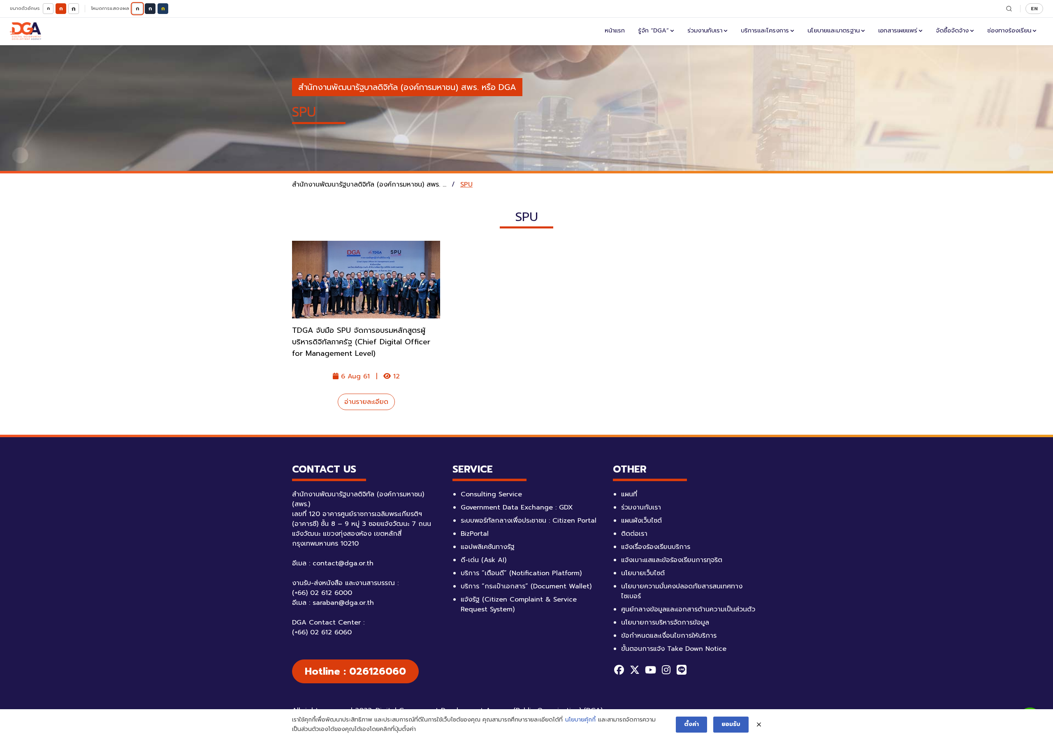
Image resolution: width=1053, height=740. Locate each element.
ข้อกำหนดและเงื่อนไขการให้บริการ (669, 636)
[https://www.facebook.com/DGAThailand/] (619, 670)
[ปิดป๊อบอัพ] (759, 724)
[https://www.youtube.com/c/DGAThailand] (650, 670)
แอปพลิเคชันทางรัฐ (488, 547)
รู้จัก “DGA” (653, 30)
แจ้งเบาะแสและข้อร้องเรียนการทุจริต (671, 560)
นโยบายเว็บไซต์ (643, 573)
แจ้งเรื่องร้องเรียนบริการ (655, 547)
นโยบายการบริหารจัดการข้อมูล (665, 622)
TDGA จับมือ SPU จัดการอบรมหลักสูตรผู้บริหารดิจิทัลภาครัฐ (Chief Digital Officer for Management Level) (361, 342)
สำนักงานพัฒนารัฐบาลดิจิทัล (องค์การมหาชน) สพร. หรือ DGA (407, 87)
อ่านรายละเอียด (366, 402)
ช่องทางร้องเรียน (1009, 30)
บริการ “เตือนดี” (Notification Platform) (521, 573)
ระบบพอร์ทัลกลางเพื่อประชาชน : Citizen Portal (528, 521)
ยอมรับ (730, 724)
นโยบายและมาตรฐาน (833, 30)
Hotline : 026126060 (355, 671)
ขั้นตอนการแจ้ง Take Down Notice (673, 649)
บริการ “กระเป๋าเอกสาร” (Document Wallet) (526, 586)
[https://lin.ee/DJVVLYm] (681, 670)
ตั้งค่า (691, 724)
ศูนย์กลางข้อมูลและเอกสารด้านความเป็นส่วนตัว (688, 609)
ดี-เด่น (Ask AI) (483, 560)
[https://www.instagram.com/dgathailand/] (666, 670)
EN (1034, 8)
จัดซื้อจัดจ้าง (952, 30)
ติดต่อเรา (634, 534)
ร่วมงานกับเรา (704, 30)
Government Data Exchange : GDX (517, 507)
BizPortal (475, 534)
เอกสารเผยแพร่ (897, 30)
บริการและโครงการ (765, 30)
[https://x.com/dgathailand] (635, 670)
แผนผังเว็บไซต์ (641, 521)
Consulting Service (491, 494)
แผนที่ (629, 494)
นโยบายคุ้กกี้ (580, 719)
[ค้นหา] (1009, 8)
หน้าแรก (615, 30)
